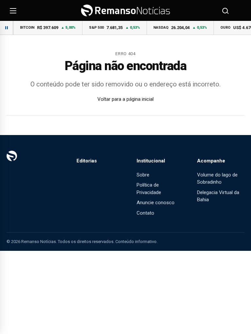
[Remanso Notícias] (125, 10)
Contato (145, 213)
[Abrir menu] (13, 10)
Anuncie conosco (156, 202)
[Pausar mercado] (6, 28)
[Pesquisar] (224, 10)
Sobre (143, 175)
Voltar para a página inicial (125, 99)
